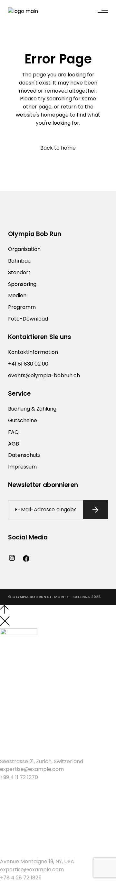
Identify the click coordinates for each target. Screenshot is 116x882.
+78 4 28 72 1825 (21, 877)
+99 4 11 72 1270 (19, 777)
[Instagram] (12, 558)
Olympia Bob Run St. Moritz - (42, 596)
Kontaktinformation (33, 352)
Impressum (22, 466)
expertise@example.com (32, 769)
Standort (19, 272)
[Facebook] (26, 558)
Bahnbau (19, 261)
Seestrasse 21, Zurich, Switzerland (41, 761)
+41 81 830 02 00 (28, 364)
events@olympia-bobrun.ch (44, 375)
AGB (13, 443)
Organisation (24, 249)
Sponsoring (22, 284)
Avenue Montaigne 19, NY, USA (37, 861)
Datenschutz (24, 455)
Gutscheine (22, 420)
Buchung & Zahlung (32, 409)
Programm (22, 307)
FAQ (13, 432)
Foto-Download (28, 318)
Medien (17, 295)
